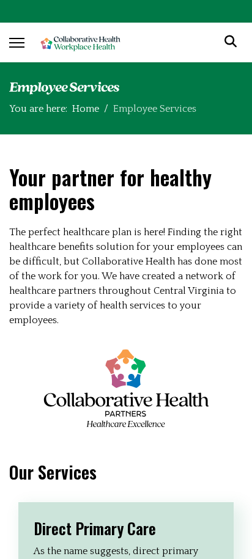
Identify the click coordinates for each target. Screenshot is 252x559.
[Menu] (16, 42)
